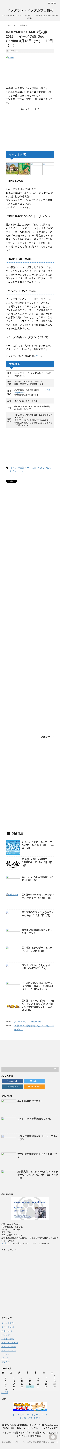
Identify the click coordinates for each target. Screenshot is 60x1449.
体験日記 (5, 1362)
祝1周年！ (5, 1243)
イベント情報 (17, 467)
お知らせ (5, 1335)
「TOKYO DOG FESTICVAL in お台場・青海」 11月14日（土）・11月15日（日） (37, 986)
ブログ (4, 1358)
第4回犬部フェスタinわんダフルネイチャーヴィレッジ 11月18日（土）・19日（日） (38, 1174)
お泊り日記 (6, 1331)
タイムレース (16, 471)
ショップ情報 (7, 1338)
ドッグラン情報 (8, 1346)
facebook (12, 1081)
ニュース (5, 1354)
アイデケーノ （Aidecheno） (28, 1021)
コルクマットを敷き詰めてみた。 (34, 1118)
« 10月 (4, 1392)
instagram (13, 1086)
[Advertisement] (30, 129)
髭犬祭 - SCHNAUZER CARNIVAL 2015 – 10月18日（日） (37, 862)
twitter (35, 1081)
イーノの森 (30, 467)
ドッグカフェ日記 (9, 1342)
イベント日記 (7, 1327)
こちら (37, 356)
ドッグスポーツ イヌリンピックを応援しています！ (30, 1416)
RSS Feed (35, 1086)
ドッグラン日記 (8, 1350)
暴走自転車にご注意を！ (30, 1101)
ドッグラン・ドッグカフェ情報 (30, 10)
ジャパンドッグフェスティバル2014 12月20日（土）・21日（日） (38, 844)
